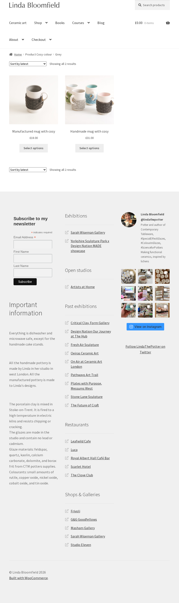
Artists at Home (83, 287)
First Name (21, 251)
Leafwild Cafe (81, 441)
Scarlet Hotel (81, 466)
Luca (74, 449)
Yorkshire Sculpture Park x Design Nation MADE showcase (90, 246)
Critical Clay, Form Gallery (90, 323)
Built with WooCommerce (28, 578)
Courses (78, 23)
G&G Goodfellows (84, 519)
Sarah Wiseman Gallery (88, 232)
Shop (38, 23)
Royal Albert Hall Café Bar (90, 458)
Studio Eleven (81, 545)
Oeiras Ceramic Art (85, 353)
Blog (101, 23)
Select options (33, 148)
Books (60, 23)
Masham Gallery (83, 528)
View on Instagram (148, 326)
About (13, 39)
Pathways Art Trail (84, 375)
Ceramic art (18, 23)
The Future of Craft (85, 405)
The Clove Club (82, 475)
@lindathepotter (152, 219)
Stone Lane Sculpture (87, 396)
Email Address (25, 237)
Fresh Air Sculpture (85, 344)
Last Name (21, 266)
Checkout (39, 39)
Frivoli (75, 511)
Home (18, 54)
